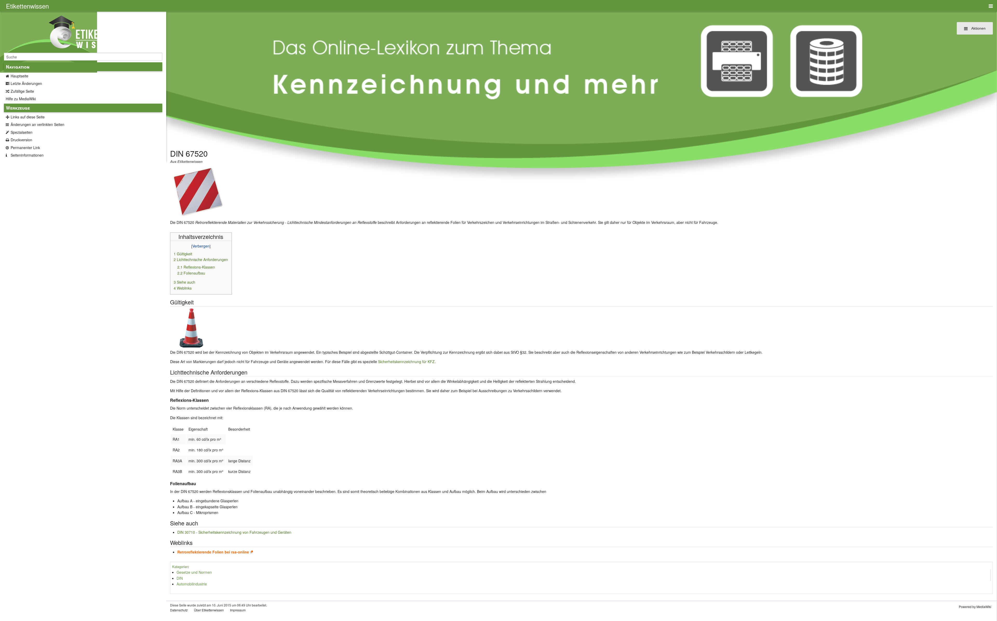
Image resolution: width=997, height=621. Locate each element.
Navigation (17, 67)
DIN (180, 578)
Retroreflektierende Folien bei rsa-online (213, 552)
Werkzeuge (18, 108)
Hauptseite (19, 75)
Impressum (238, 610)
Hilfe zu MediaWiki (21, 98)
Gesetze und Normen (194, 572)
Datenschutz (179, 610)
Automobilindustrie (192, 583)
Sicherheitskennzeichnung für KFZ (406, 361)
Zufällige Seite (22, 91)
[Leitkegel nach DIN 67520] (191, 327)
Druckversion (21, 139)
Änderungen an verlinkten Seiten (37, 124)
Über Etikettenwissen (209, 610)
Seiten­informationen (27, 155)
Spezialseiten (21, 132)
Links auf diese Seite (28, 116)
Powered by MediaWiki (975, 606)
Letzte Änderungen (26, 83)
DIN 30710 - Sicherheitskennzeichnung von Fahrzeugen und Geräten (234, 532)
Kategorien (180, 566)
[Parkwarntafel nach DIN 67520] (198, 191)
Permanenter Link (25, 147)
